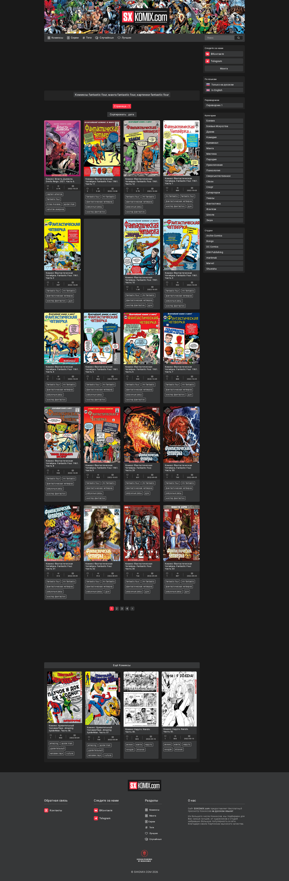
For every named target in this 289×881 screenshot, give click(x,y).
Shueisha (211, 268)
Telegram (216, 61)
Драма (210, 131)
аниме (129, 744)
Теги (89, 37)
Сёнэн (210, 181)
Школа (210, 214)
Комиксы (57, 37)
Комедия (211, 137)
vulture (69, 753)
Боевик (210, 120)
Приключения (214, 165)
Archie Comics (214, 235)
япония (140, 749)
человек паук (56, 753)
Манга (210, 148)
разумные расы (94, 207)
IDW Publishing (214, 252)
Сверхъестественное (218, 176)
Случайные (107, 37)
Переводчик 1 (214, 105)
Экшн (209, 220)
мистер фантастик (95, 212)
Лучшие (126, 37)
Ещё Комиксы (122, 665)
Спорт (209, 187)
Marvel (210, 263)
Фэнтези (211, 209)
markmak (211, 257)
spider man (69, 204)
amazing (54, 743)
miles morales (54, 204)
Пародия (211, 159)
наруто (148, 744)
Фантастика (213, 203)
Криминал (212, 142)
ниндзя (130, 749)
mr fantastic (109, 197)
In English (216, 90)
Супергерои (213, 192)
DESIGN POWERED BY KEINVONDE (144, 860)
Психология (213, 170)
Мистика (211, 154)
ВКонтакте (217, 53)
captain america (54, 194)
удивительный (57, 748)
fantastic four (53, 199)
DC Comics (212, 246)
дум (190, 206)
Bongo (210, 241)
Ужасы (210, 198)
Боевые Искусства (217, 126)
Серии (75, 37)
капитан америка (55, 209)
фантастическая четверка (99, 202)
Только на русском (222, 84)
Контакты (56, 810)
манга (139, 744)
